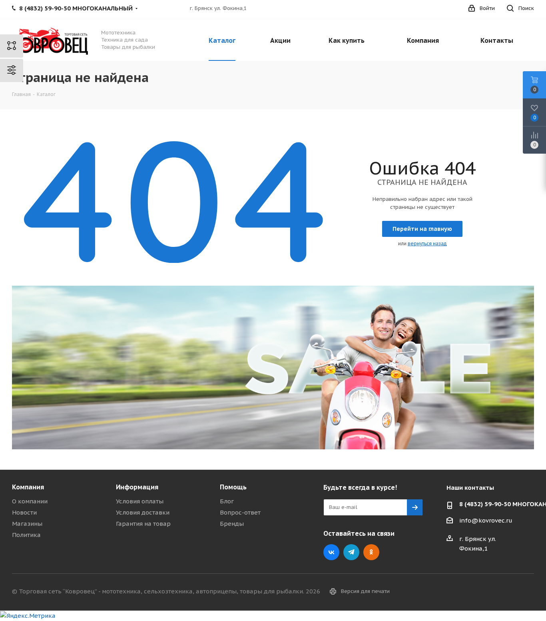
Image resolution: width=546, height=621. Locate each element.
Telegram (351, 552)
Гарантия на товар (143, 523)
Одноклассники (371, 552)
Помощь (233, 487)
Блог (227, 501)
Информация (137, 487)
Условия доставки (142, 512)
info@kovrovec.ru (485, 520)
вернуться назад (427, 243)
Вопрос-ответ (240, 512)
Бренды (232, 523)
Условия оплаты (139, 501)
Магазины (27, 523)
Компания (28, 487)
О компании (30, 501)
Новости (24, 512)
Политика (26, 535)
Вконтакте (331, 552)
